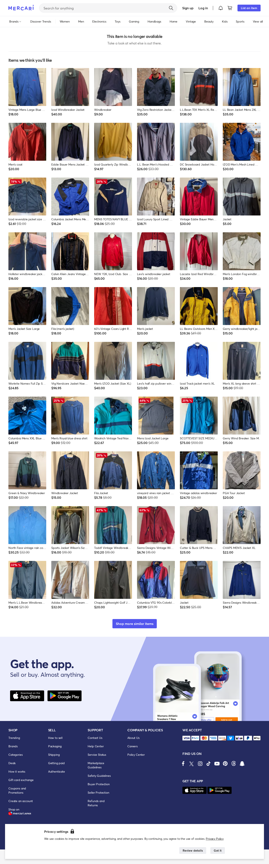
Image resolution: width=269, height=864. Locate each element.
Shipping (54, 755)
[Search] (171, 8)
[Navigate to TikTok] (208, 763)
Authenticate (56, 771)
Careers (132, 746)
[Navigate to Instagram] (200, 763)
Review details (193, 850)
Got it (218, 850)
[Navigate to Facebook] (183, 763)
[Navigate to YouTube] (217, 763)
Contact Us (95, 738)
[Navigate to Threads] (233, 763)
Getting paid (56, 763)
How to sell (55, 738)
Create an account (20, 801)
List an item (249, 8)
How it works (16, 771)
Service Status (97, 755)
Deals (12, 763)
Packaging (55, 746)
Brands (13, 746)
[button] (220, 8)
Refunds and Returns (96, 803)
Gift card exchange (21, 780)
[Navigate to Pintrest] (225, 763)
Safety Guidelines (99, 776)
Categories (15, 755)
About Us (133, 738)
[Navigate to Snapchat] (242, 763)
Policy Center (136, 755)
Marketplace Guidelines (96, 765)
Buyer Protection (98, 784)
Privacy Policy (215, 839)
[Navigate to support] (186, 738)
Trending (14, 738)
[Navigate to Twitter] (191, 763)
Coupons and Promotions (17, 790)
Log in (203, 8)
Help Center (96, 746)
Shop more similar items (134, 623)
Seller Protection (98, 792)
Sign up (187, 8)
